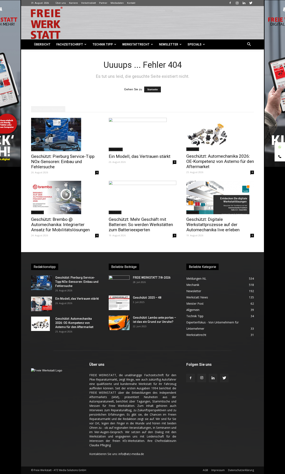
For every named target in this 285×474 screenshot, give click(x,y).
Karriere (73, 3)
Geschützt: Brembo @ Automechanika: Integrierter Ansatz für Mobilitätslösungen (60, 224)
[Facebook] (230, 3)
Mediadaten (117, 3)
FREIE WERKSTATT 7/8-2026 (151, 277)
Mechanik (37, 149)
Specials (195, 44)
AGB (205, 470)
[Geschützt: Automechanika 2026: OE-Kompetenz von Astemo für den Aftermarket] (220, 134)
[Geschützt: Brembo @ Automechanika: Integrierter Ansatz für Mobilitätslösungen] (65, 197)
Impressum (218, 470)
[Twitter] (251, 3)
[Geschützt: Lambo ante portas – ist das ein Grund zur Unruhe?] (119, 323)
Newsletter (168, 44)
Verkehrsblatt (88, 3)
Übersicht (42, 44)
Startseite (152, 89)
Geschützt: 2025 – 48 (147, 297)
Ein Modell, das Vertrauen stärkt (139, 156)
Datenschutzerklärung (241, 470)
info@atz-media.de (131, 454)
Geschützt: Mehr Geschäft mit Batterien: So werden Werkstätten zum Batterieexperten (141, 224)
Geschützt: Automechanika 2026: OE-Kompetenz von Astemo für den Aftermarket (220, 161)
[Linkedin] (244, 3)
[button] (249, 45)
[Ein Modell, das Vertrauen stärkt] (142, 134)
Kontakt (131, 3)
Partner (103, 3)
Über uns (60, 3)
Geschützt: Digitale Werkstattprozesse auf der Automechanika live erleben (213, 224)
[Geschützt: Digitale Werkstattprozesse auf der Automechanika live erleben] (220, 197)
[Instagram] (237, 3)
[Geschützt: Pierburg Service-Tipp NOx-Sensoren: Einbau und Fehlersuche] (65, 134)
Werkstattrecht (136, 44)
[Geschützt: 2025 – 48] (119, 302)
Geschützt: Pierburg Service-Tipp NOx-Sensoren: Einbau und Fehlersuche (63, 161)
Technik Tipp (102, 44)
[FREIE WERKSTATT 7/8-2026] (119, 282)
